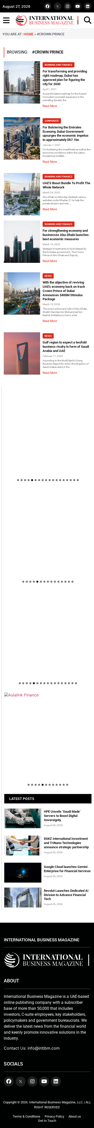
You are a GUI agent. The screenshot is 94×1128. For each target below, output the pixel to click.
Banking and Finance (58, 64)
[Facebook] (47, 6)
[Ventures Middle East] (47, 697)
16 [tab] (71, 480)
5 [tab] (32, 480)
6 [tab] (36, 480)
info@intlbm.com (44, 1048)
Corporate (52, 120)
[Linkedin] (87, 6)
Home (29, 34)
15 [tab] (67, 480)
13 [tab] (60, 480)
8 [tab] (43, 480)
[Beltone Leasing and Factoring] (47, 735)
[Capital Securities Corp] (47, 491)
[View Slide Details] (47, 603)
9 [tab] (46, 480)
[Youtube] (77, 6)
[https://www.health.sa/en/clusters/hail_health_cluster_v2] (47, 532)
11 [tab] (53, 480)
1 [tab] (18, 480)
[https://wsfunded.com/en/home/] (47, 634)
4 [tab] (29, 480)
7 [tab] (39, 480)
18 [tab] (78, 480)
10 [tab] (50, 480)
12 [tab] (57, 480)
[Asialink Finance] (47, 694)
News (48, 276)
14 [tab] (64, 480)
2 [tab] (22, 480)
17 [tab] (74, 480)
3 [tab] (25, 480)
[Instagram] (67, 6)
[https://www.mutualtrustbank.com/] (47, 593)
